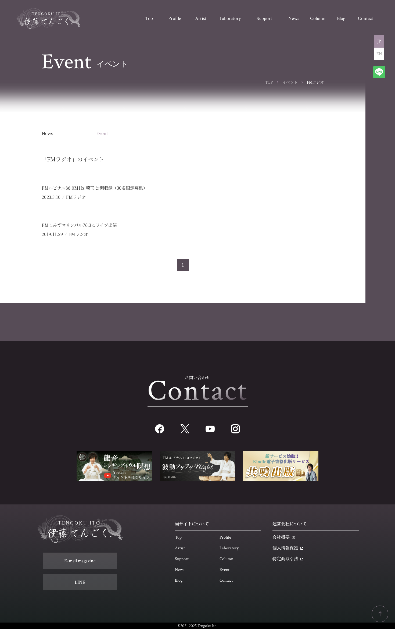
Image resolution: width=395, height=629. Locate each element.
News (47, 133)
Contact (226, 580)
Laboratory (229, 548)
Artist (180, 548)
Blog (178, 580)
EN (379, 54)
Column (226, 559)
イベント (289, 82)
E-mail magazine (80, 561)
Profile (225, 537)
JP (379, 41)
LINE (80, 582)
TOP (269, 82)
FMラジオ (76, 197)
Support (182, 559)
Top (178, 537)
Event (102, 133)
